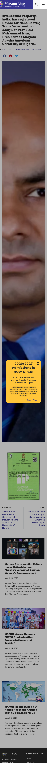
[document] (23, 381)
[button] (43, 4)
